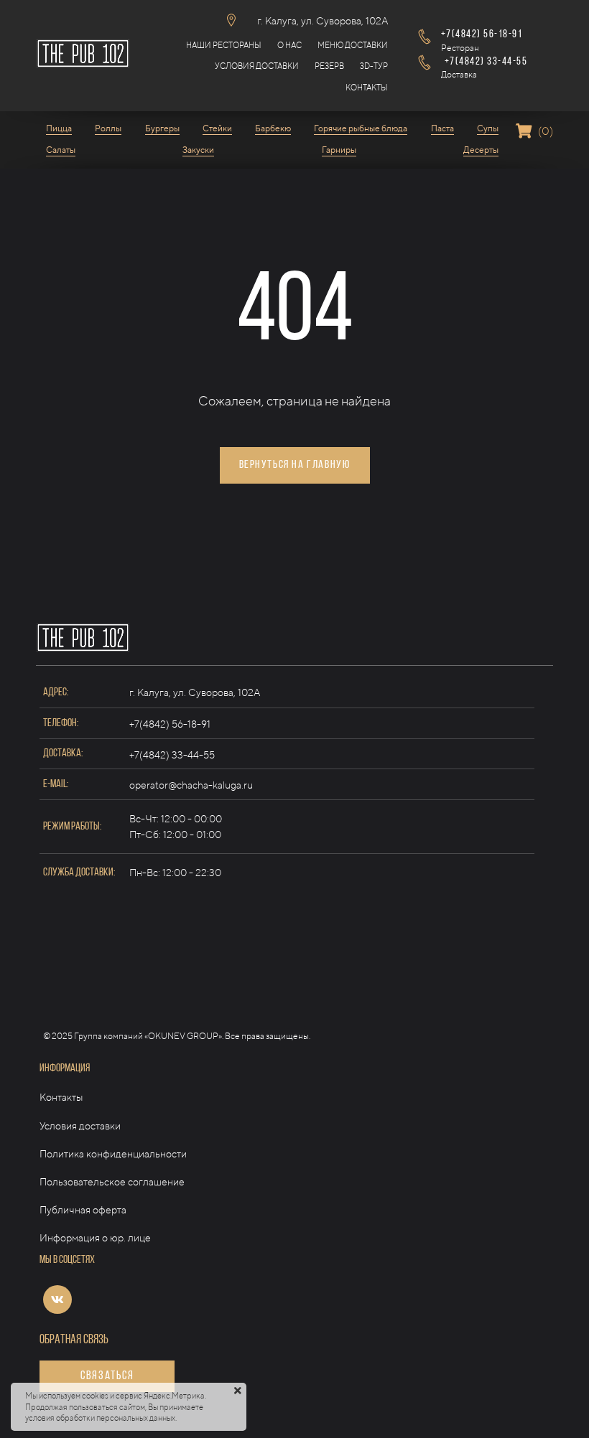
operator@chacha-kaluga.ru (191, 785)
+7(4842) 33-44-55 (172, 755)
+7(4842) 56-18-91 (169, 724)
